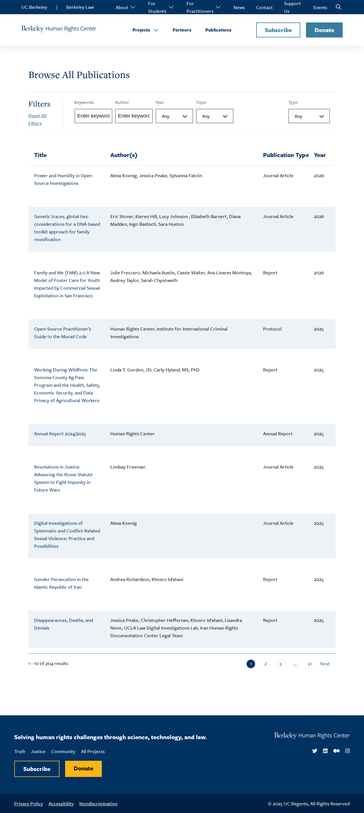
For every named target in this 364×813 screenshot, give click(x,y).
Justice (38, 751)
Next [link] (325, 663)
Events (320, 7)
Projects (141, 29)
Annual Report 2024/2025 (60, 433)
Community (63, 751)
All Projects (93, 751)
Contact (264, 7)
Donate (324, 30)
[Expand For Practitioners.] (218, 7)
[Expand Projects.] (156, 30)
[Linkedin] (325, 751)
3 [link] (280, 663)
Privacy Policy (28, 803)
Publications (218, 29)
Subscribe (278, 30)
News (239, 7)
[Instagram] (347, 751)
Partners (182, 29)
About (122, 7)
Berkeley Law (80, 7)
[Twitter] (314, 751)
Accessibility (61, 803)
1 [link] (251, 663)
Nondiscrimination (98, 803)
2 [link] (265, 663)
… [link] (295, 663)
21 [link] (310, 663)
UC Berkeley (34, 7)
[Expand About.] (132, 7)
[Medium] (336, 751)
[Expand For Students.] (171, 7)
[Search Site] (338, 7)
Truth (19, 751)
